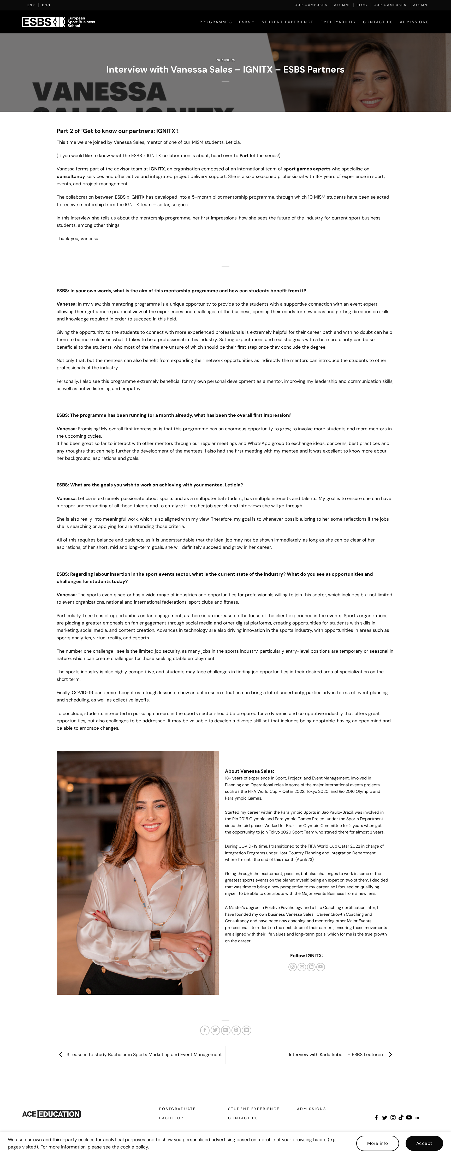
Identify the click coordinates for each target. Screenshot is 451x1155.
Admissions (414, 22)
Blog (362, 5)
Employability (338, 22)
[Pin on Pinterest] (236, 1030)
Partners (226, 60)
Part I (245, 155)
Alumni (342, 5)
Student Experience (288, 22)
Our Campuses (311, 5)
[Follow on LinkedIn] (311, 967)
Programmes (216, 22)
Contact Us (378, 22)
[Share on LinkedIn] (246, 1030)
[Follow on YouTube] (320, 967)
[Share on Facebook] (205, 1030)
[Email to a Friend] (225, 1030)
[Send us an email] (302, 967)
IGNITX (157, 169)
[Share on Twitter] (215, 1030)
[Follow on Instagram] (292, 967)
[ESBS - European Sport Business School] (58, 22)
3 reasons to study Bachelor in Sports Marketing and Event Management (143, 1054)
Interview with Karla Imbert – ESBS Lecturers (337, 1054)
